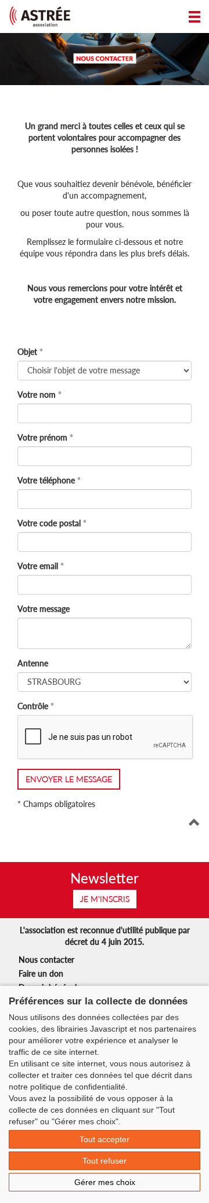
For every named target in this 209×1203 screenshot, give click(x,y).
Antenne (32, 663)
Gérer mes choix (104, 1182)
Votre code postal (49, 523)
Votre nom (36, 394)
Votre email (37, 566)
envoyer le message (69, 779)
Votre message (43, 609)
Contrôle (32, 706)
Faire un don (41, 973)
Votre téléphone (46, 480)
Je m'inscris (104, 899)
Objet (27, 352)
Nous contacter (46, 959)
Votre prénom (42, 437)
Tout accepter (104, 1139)
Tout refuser (104, 1160)
